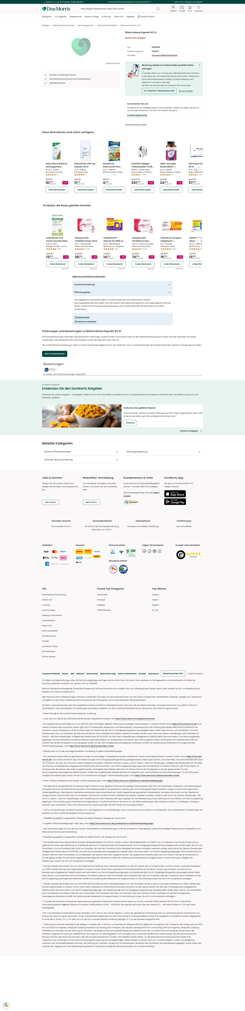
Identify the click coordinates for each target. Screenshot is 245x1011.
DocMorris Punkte (49, 646)
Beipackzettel (83, 317)
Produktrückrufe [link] (49, 636)
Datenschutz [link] (92, 673)
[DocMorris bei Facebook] (149, 551)
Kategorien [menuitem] (47, 16)
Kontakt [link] (45, 641)
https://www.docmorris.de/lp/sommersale (135, 719)
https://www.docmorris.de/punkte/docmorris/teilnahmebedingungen (121, 823)
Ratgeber (101, 605)
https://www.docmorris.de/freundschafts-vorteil (91, 746)
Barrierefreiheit (48, 651)
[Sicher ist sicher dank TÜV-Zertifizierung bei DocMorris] (113, 551)
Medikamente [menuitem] (76, 16)
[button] (159, 91)
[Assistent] (6, 1005)
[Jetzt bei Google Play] (182, 501)
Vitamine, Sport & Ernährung (63, 25)
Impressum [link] (153, 673)
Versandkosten (48, 620)
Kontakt (142, 673)
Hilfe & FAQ (47, 625)
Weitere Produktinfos (86, 322)
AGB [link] (72, 673)
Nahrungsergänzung (85, 25)
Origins (155, 599)
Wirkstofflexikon (104, 610)
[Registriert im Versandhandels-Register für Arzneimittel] (131, 553)
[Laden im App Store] (182, 493)
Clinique (155, 594)
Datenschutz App (108, 673)
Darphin (155, 605)
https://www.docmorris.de (184, 724)
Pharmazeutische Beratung (54, 594)
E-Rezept (46, 605)
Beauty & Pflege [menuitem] (92, 16)
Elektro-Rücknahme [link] (127, 673)
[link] (113, 569)
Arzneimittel (102, 594)
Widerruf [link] (80, 673)
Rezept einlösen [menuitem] (148, 16)
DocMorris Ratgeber (189, 431)
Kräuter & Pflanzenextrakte (107, 25)
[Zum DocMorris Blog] (144, 551)
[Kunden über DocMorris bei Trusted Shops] (189, 555)
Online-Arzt (47, 599)
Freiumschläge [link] (48, 610)
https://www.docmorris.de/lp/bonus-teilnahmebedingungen (135, 781)
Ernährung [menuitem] (106, 16)
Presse (65, 673)
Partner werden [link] (49, 656)
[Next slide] (198, 167)
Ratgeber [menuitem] (130, 16)
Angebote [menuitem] (62, 16)
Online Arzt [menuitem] (118, 16)
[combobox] (120, 8)
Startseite (45, 25)
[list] (81, 47)
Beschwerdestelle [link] (50, 630)
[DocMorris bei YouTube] (160, 551)
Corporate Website (51, 673)
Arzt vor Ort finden (186, 91)
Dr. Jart (155, 610)
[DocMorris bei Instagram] (154, 551)
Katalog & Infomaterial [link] (52, 615)
